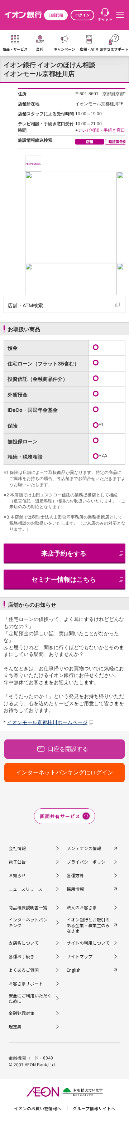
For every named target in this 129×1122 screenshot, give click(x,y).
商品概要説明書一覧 (28, 907)
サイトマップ (79, 956)
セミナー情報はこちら (64, 579)
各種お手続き (21, 956)
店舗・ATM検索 (25, 305)
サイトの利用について (88, 943)
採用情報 (75, 889)
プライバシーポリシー (88, 862)
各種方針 (75, 875)
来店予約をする (63, 553)
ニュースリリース (25, 889)
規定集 (15, 1027)
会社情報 (17, 848)
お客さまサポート (26, 983)
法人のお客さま (82, 907)
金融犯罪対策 (21, 1013)
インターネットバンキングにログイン (64, 772)
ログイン (82, 14)
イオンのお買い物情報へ (37, 1108)
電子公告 (17, 862)
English (74, 970)
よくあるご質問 (24, 970)
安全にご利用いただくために (30, 998)
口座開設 (56, 14)
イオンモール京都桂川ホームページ (47, 722)
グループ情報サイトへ (94, 1108)
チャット (105, 19)
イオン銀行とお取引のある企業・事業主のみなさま (88, 925)
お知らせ (17, 875)
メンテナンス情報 (84, 848)
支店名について (24, 943)
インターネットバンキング (28, 922)
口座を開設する (68, 748)
